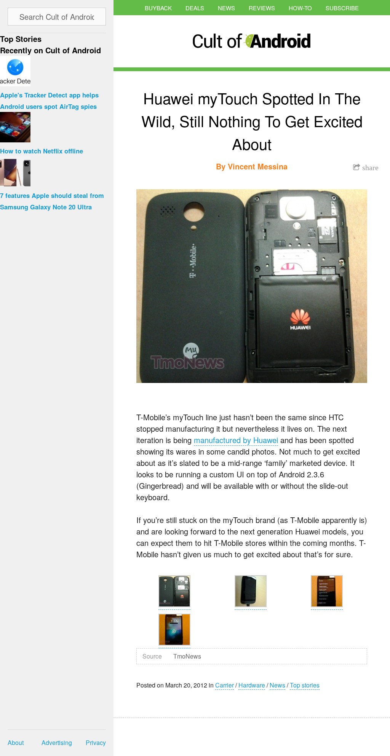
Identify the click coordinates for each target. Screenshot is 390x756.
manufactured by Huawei (236, 439)
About (16, 742)
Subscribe (342, 8)
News (226, 8)
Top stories (305, 685)
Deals (194, 8)
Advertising (57, 742)
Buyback (158, 8)
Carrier (224, 685)
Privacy (96, 742)
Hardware (251, 685)
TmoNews (187, 656)
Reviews (262, 8)
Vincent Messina (258, 166)
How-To (300, 8)
